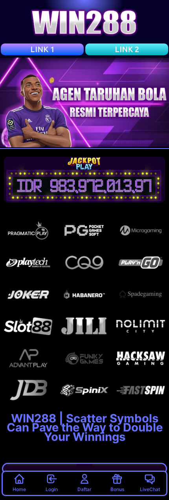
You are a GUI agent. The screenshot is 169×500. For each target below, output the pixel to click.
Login (52, 489)
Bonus (117, 489)
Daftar (84, 489)
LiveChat (150, 489)
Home (19, 489)
